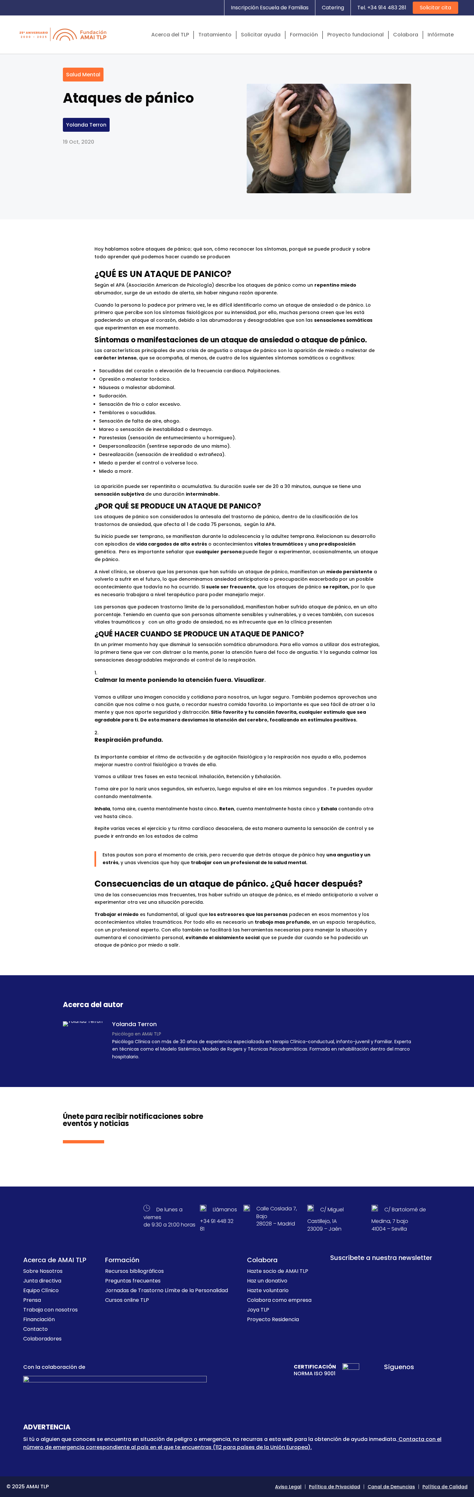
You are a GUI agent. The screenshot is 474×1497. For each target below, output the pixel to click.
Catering (333, 7)
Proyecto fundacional (355, 34)
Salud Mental (83, 74)
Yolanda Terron (86, 125)
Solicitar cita (435, 7)
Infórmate (441, 34)
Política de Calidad (445, 1486)
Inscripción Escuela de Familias (270, 7)
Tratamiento (215, 34)
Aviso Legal (288, 1486)
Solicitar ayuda (261, 34)
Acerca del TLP (170, 34)
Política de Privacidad (334, 1486)
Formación (304, 34)
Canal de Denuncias (391, 1486)
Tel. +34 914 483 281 (381, 7)
